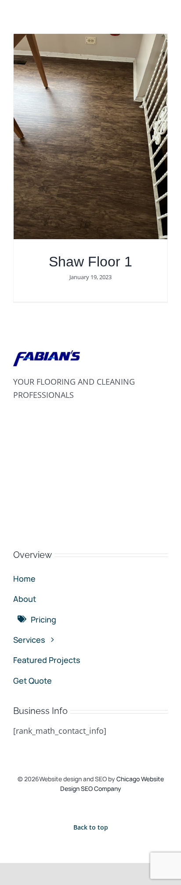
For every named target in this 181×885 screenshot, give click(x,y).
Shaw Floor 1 (90, 262)
